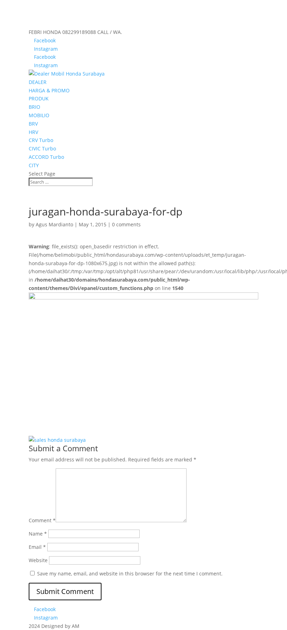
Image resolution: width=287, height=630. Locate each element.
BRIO (34, 107)
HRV (33, 132)
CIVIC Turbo (42, 148)
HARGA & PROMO (49, 90)
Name (38, 533)
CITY (34, 165)
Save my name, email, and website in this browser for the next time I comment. (130, 573)
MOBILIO (39, 115)
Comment (42, 520)
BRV (33, 123)
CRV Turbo (41, 140)
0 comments (126, 224)
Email (37, 547)
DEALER (38, 82)
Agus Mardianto (54, 224)
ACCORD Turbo (46, 157)
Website (38, 560)
